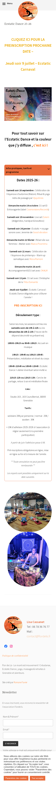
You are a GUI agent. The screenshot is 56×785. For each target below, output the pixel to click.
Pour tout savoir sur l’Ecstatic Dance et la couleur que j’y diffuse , (28, 139)
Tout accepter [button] (37, 778)
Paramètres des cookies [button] (16, 778)
